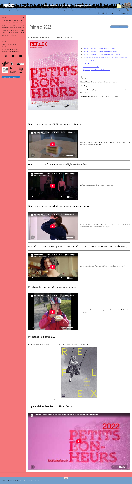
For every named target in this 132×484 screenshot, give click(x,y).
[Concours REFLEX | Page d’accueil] (9, 5)
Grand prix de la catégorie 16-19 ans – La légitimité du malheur (100, 51)
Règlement (125, 13)
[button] (103, 372)
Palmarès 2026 (112, 13)
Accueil (101, 13)
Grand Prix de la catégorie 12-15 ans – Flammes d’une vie (99, 48)
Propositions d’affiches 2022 (91, 67)
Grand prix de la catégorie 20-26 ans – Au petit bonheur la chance (101, 55)
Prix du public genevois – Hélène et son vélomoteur (97, 64)
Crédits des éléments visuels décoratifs (10, 77)
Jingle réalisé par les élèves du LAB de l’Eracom (96, 70)
